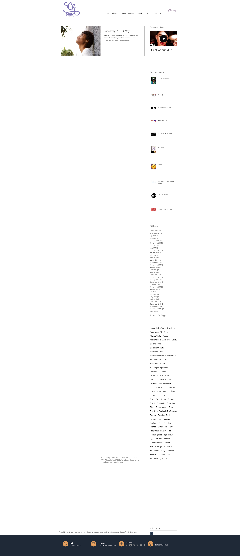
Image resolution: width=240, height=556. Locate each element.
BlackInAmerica (156, 351)
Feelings (166, 419)
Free (160, 423)
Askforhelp (154, 340)
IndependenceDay (157, 450)
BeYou (174, 340)
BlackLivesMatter (157, 355)
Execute (153, 415)
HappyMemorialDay (158, 431)
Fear (159, 419)
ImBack (153, 446)
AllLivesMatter (156, 336)
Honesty (167, 438)
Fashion (153, 419)
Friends (153, 427)
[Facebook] (130, 545)
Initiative (170, 450)
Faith (168, 415)
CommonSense (156, 387)
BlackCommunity (157, 348)
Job (168, 454)
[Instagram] (134, 545)
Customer (154, 391)
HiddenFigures (156, 435)
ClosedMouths (156, 383)
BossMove (154, 363)
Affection (164, 332)
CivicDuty (154, 379)
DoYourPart (154, 399)
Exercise (161, 415)
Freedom (167, 423)
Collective (167, 383)
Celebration (167, 375)
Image (159, 446)
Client (161, 379)
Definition (173, 391)
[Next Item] (173, 39)
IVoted (167, 442)
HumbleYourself (156, 442)
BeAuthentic (165, 340)
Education (171, 403)
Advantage (154, 332)
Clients (168, 379)
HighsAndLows (156, 438)
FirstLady (153, 423)
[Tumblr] (144, 545)
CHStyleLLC (154, 371)
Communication (170, 387)
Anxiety (166, 336)
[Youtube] (141, 545)
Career (163, 371)
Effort (152, 407)
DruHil (152, 403)
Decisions (163, 391)
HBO (171, 427)
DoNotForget (155, 395)
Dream (163, 399)
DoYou (164, 395)
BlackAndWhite (156, 344)
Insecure (153, 454)
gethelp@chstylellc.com (108, 545)
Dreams (171, 399)
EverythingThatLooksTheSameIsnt (163, 411)
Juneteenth (154, 458)
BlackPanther (170, 355)
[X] (137, 545)
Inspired (162, 454)
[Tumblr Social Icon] (151, 533)
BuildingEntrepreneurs (159, 367)
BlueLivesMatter (156, 359)
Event (171, 407)
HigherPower (169, 435)
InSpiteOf (168, 446)
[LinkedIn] (127, 545)
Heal (170, 431)
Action (172, 328)
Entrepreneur (161, 407)
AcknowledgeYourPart (159, 328)
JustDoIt (163, 458)
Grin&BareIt (162, 427)
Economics (161, 403)
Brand (162, 363)
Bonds (167, 359)
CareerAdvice (155, 375)
